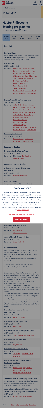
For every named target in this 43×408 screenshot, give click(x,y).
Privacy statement (23, 210)
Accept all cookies (21, 219)
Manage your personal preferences (21, 214)
